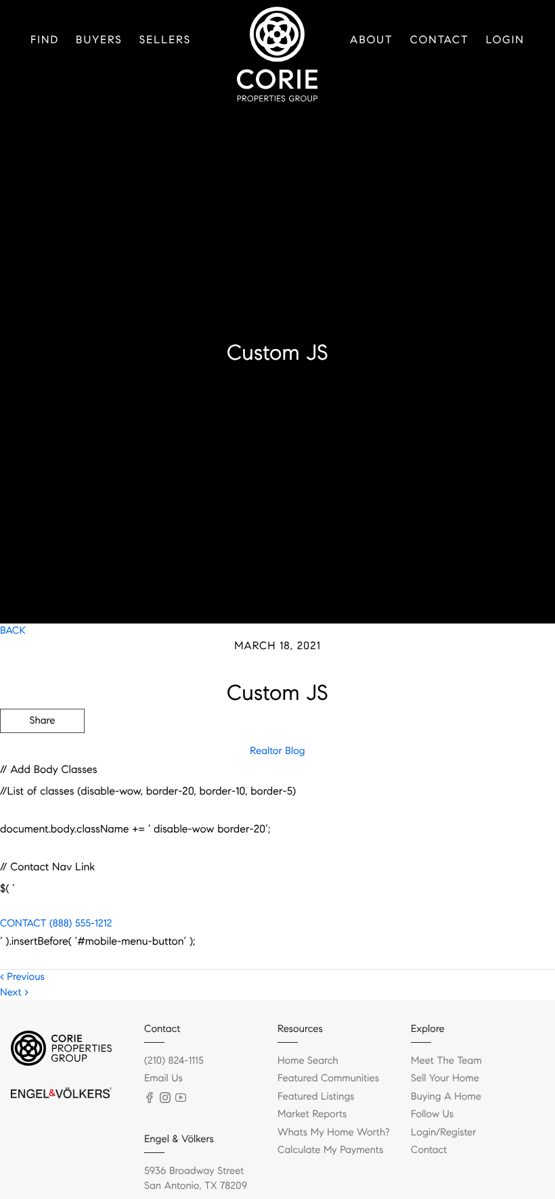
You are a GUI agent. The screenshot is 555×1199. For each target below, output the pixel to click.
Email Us (163, 1079)
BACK (13, 631)
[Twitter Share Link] (42, 758)
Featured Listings (316, 1097)
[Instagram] (165, 1097)
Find (44, 40)
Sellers (165, 40)
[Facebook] (149, 1097)
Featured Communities (328, 1079)
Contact (439, 40)
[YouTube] (180, 1097)
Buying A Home (446, 1097)
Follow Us (432, 1114)
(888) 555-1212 (79, 924)
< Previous (22, 977)
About (371, 40)
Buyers (99, 40)
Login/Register (443, 1133)
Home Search (308, 1061)
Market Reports (312, 1114)
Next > (14, 993)
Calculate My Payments (330, 1150)
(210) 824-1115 (174, 1061)
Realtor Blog (277, 751)
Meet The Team (446, 1061)
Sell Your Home (445, 1079)
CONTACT (23, 924)
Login (505, 40)
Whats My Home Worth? (334, 1133)
